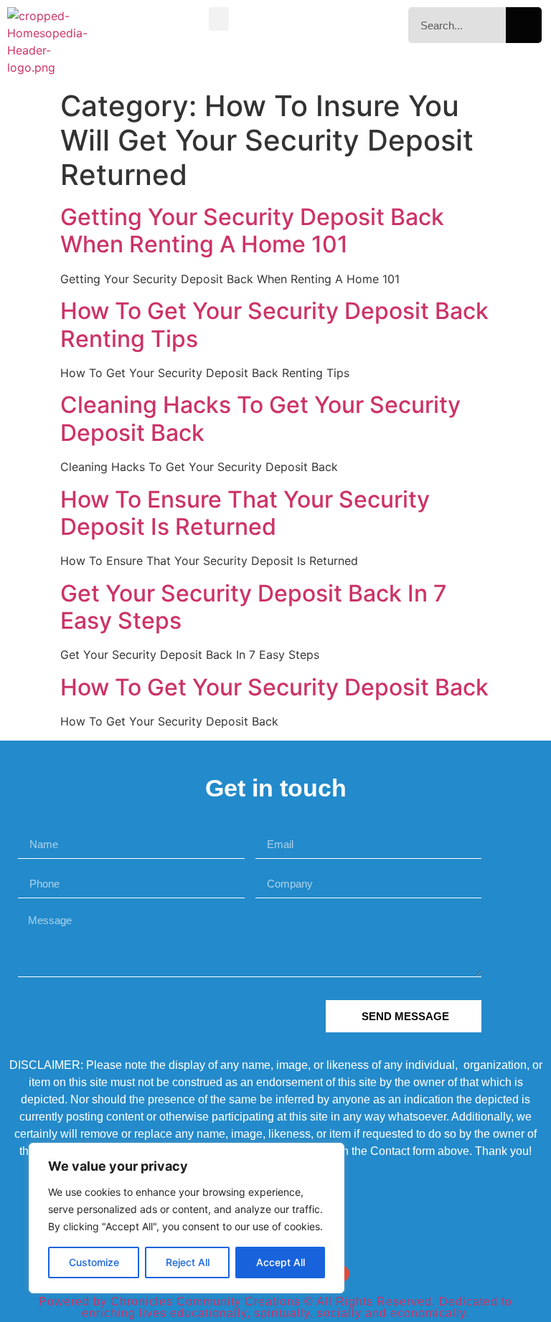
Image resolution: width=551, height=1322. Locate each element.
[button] (219, 19)
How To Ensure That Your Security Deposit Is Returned (245, 513)
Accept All (280, 1262)
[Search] (524, 25)
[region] (186, 1218)
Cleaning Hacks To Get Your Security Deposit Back (260, 418)
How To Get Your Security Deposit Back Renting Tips (274, 324)
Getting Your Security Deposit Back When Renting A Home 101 (252, 230)
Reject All (187, 1262)
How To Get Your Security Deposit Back (274, 687)
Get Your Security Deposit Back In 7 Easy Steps (253, 606)
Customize (94, 1262)
